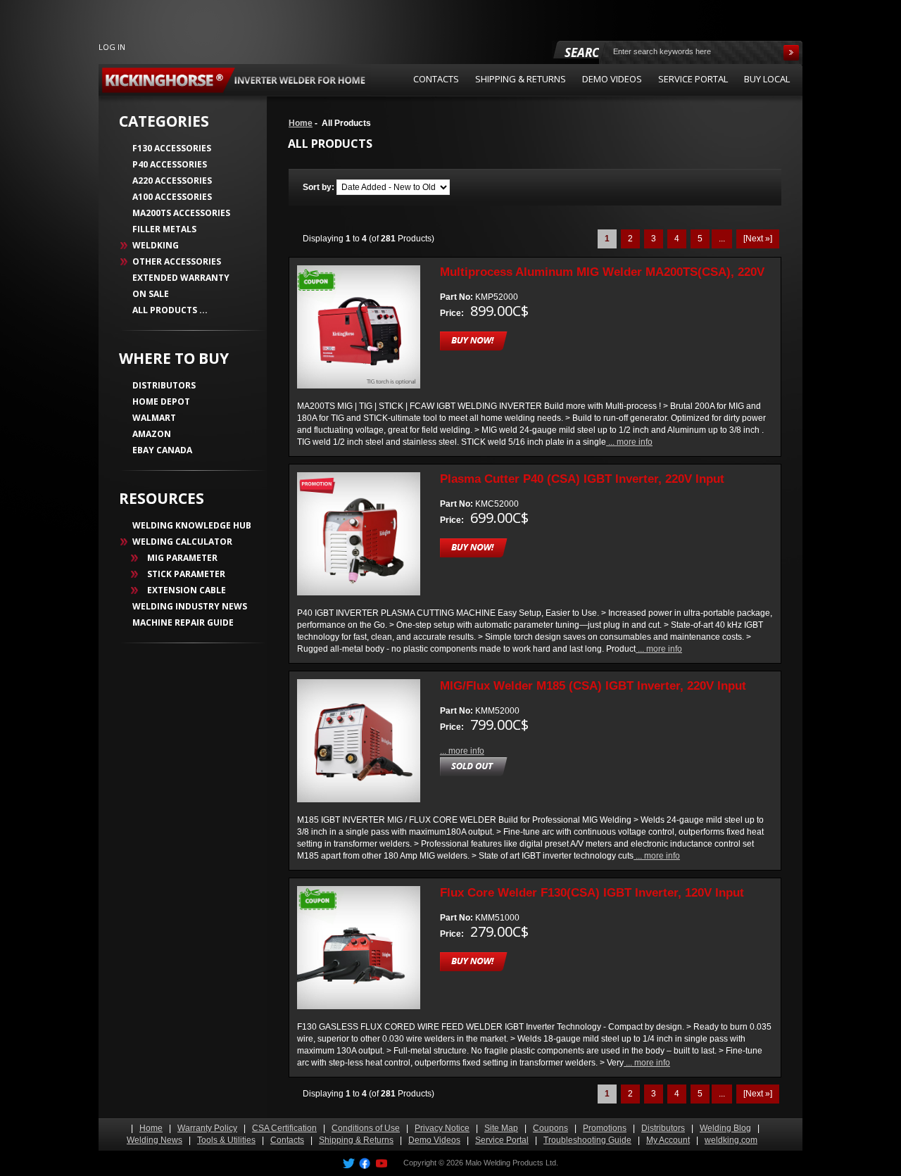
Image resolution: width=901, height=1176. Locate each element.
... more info (629, 442)
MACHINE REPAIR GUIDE (183, 622)
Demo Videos (434, 1140)
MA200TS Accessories (181, 213)
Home (301, 123)
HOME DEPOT (161, 401)
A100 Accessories (172, 197)
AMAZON (151, 434)
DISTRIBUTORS (164, 385)
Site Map (501, 1128)
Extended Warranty (180, 278)
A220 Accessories (172, 180)
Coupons (550, 1128)
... (722, 239)
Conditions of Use (366, 1128)
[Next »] (757, 239)
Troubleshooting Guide (587, 1140)
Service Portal (502, 1140)
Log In (112, 47)
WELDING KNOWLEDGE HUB (191, 525)
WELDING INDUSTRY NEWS (189, 606)
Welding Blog (725, 1128)
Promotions (604, 1128)
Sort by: (319, 187)
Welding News (154, 1140)
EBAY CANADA (162, 450)
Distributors (663, 1128)
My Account (668, 1140)
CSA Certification (284, 1128)
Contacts (287, 1140)
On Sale (150, 294)
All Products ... (170, 310)
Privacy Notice (442, 1128)
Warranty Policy (207, 1128)
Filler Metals (164, 229)
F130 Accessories (171, 148)
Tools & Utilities (226, 1140)
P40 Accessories (169, 164)
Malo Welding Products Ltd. (511, 1162)
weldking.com (731, 1140)
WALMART (154, 418)
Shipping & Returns (356, 1140)
